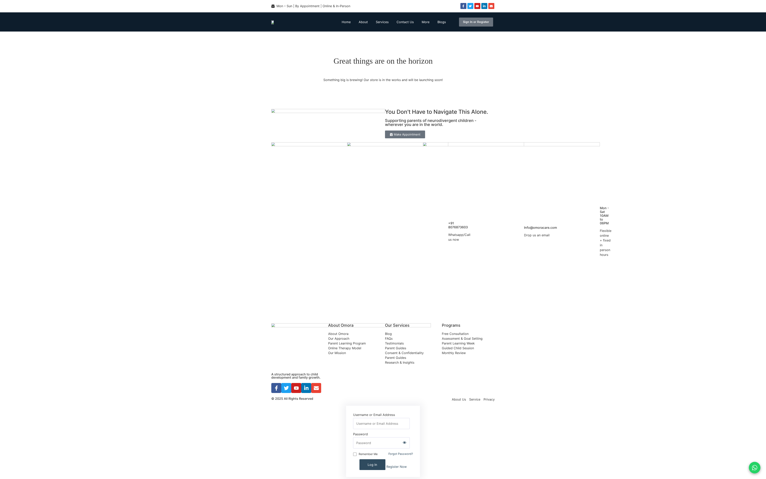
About (363, 22)
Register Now (396, 467)
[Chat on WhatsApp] (754, 467)
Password (360, 434)
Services (382, 22)
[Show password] (404, 442)
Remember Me (368, 454)
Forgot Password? (400, 453)
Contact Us (405, 22)
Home (346, 22)
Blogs (441, 22)
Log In (372, 465)
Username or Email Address (374, 414)
